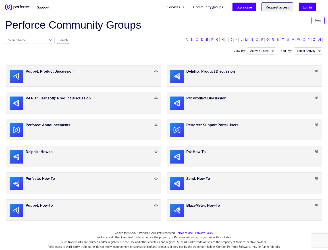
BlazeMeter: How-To (203, 205)
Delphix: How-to (39, 152)
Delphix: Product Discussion (210, 71)
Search (63, 40)
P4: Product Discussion (206, 98)
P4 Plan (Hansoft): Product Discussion (58, 98)
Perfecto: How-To (40, 179)
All (320, 39)
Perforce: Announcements (48, 125)
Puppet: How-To (39, 205)
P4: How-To (196, 152)
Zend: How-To (198, 179)
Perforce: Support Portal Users (212, 125)
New (318, 20)
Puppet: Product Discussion (50, 71)
